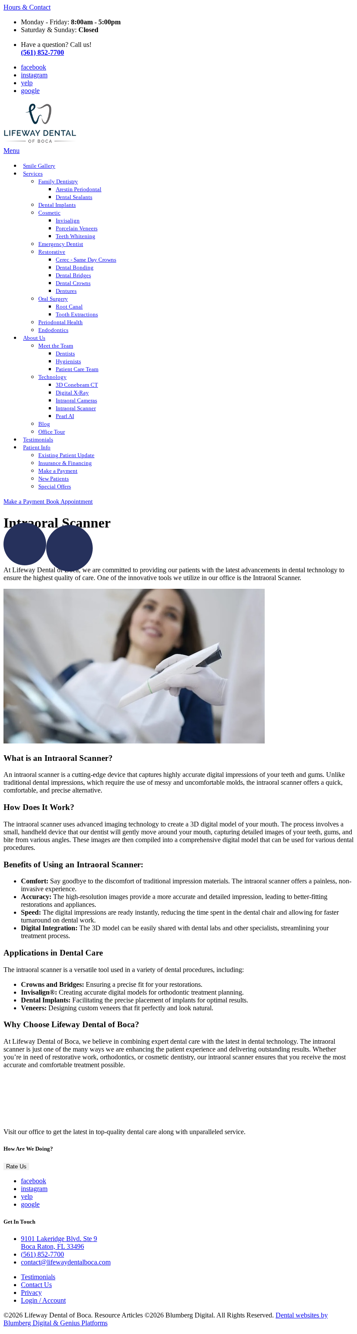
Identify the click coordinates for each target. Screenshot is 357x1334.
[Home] (40, 142)
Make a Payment (57, 471)
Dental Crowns (73, 283)
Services (33, 174)
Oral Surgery (53, 299)
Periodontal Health (60, 322)
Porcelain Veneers (77, 229)
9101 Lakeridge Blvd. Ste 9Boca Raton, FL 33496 (59, 1242)
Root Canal (69, 307)
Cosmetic (49, 213)
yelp (27, 82)
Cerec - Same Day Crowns (86, 260)
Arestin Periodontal (78, 189)
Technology (52, 377)
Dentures (66, 291)
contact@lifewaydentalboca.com (66, 1262)
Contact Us (36, 1284)
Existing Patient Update (66, 455)
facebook (33, 67)
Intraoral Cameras (76, 401)
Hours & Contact (27, 7)
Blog (44, 424)
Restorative (51, 252)
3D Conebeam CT (77, 385)
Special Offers (54, 487)
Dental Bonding (75, 268)
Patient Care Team (77, 369)
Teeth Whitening (75, 236)
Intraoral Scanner (76, 408)
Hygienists (68, 361)
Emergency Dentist (60, 244)
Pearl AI (65, 416)
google (30, 90)
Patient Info (37, 448)
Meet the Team (55, 346)
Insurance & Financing (65, 463)
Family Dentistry (58, 182)
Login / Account (43, 1300)
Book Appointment (69, 501)
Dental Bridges (73, 275)
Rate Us (16, 1166)
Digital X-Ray (72, 393)
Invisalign (68, 221)
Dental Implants (57, 205)
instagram (34, 75)
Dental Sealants (74, 197)
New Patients (53, 479)
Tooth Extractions (77, 315)
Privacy (31, 1292)
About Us (34, 338)
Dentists (65, 354)
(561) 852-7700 (42, 1254)
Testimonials (38, 1277)
